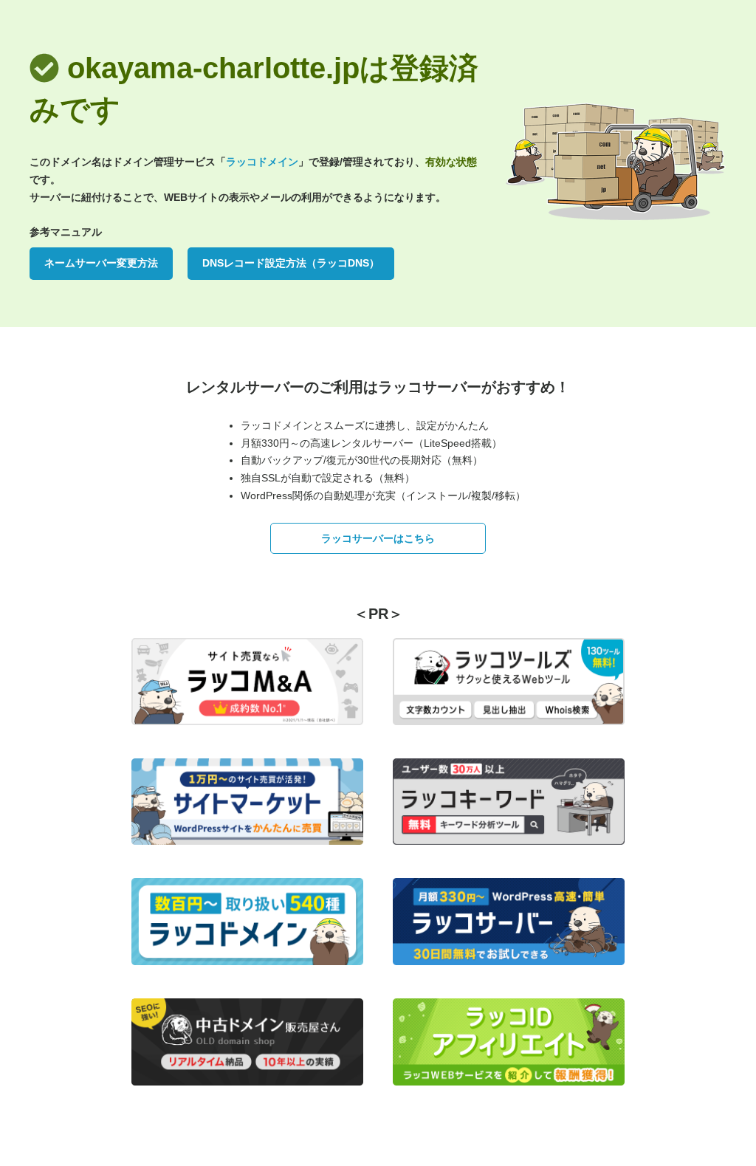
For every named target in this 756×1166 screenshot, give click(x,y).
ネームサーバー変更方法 (101, 263)
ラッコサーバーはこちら (378, 538)
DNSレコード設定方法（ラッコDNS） (290, 263)
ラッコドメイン (262, 162)
